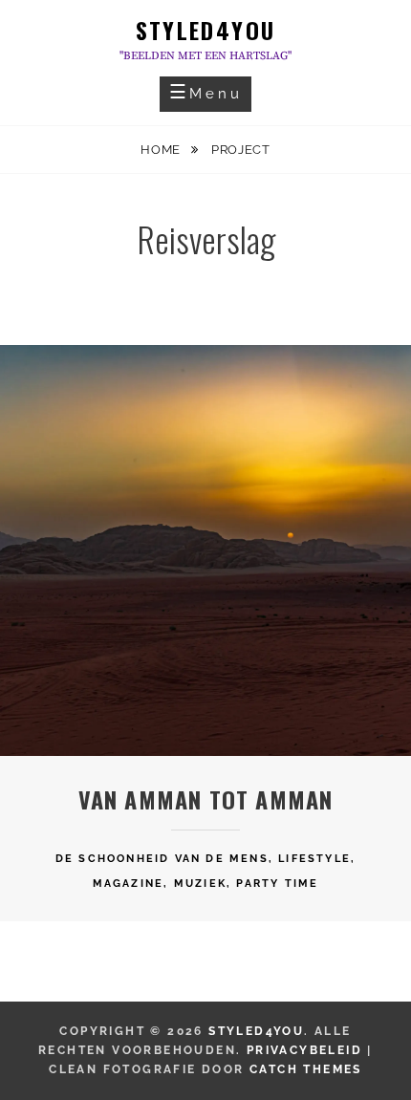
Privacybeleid (304, 1050)
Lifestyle (314, 858)
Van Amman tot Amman (206, 799)
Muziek (200, 883)
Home (162, 149)
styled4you (206, 29)
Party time (277, 883)
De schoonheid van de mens (162, 858)
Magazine (128, 883)
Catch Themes (305, 1069)
